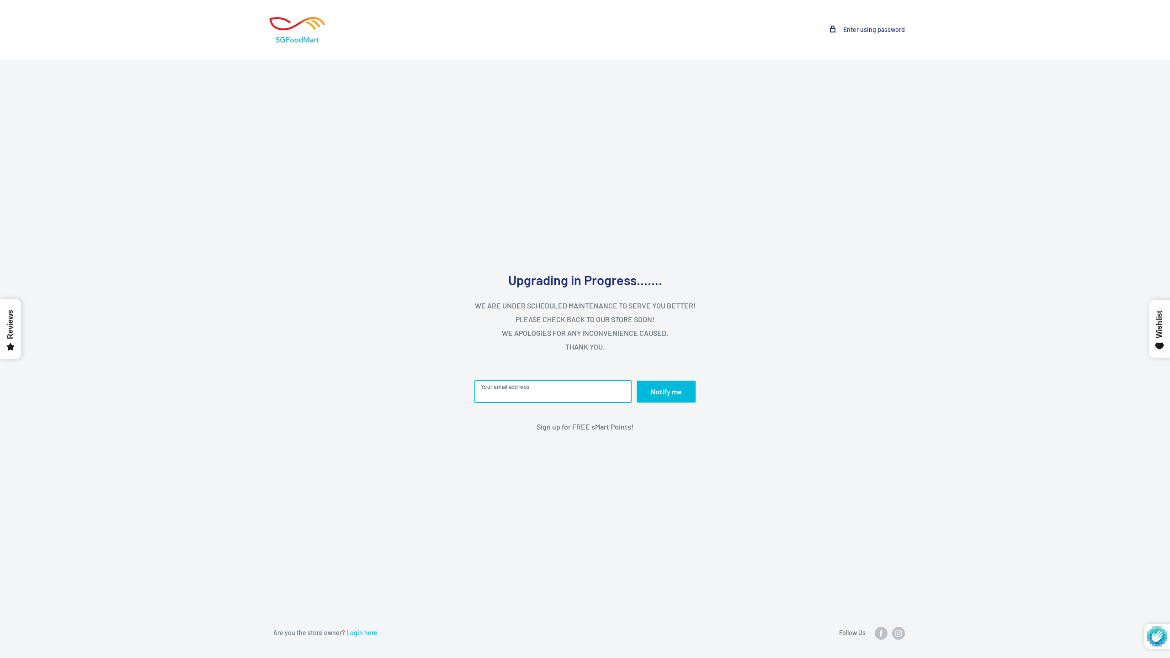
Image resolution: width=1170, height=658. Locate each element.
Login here (362, 633)
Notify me (666, 391)
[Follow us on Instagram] (898, 633)
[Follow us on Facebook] (881, 633)
